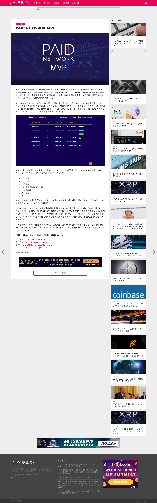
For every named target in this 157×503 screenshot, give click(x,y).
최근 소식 (143, 501)
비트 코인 (56, 3)
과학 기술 (37, 3)
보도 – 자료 (75, 3)
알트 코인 (65, 3)
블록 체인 (46, 3)
